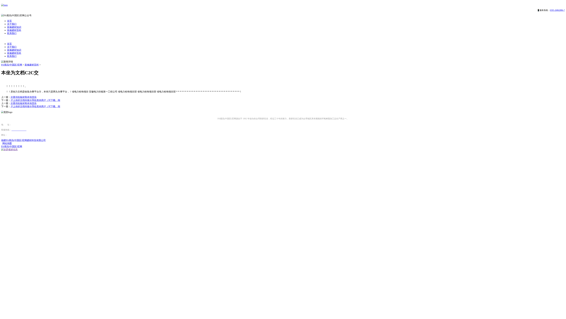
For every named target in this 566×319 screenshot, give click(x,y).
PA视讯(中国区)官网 (11, 65)
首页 (9, 21)
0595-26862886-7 (557, 10)
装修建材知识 (14, 27)
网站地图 (7, 143)
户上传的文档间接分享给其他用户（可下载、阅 (35, 100)
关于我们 (12, 24)
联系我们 (12, 33)
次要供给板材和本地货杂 (24, 97)
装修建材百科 (14, 30)
